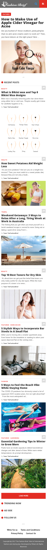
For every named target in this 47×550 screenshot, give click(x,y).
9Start (33, 544)
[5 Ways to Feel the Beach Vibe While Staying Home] (44, 380)
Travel (4, 212)
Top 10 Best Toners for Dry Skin (21, 274)
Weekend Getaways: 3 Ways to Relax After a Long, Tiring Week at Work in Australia (23, 218)
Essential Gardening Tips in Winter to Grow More (23, 443)
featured (5, 325)
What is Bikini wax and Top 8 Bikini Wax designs (19, 94)
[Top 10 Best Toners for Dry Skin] (44, 270)
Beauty (4, 89)
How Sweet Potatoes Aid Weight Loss (22, 165)
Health (4, 160)
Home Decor (15, 325)
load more (23, 496)
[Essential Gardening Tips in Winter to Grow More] (44, 437)
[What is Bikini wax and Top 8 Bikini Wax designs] (44, 88)
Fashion (4, 381)
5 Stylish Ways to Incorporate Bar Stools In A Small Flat (22, 330)
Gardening (14, 438)
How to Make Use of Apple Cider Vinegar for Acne (22, 23)
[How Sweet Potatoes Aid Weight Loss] (44, 159)
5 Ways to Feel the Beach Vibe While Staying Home (20, 386)
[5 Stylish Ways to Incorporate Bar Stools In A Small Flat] (44, 324)
